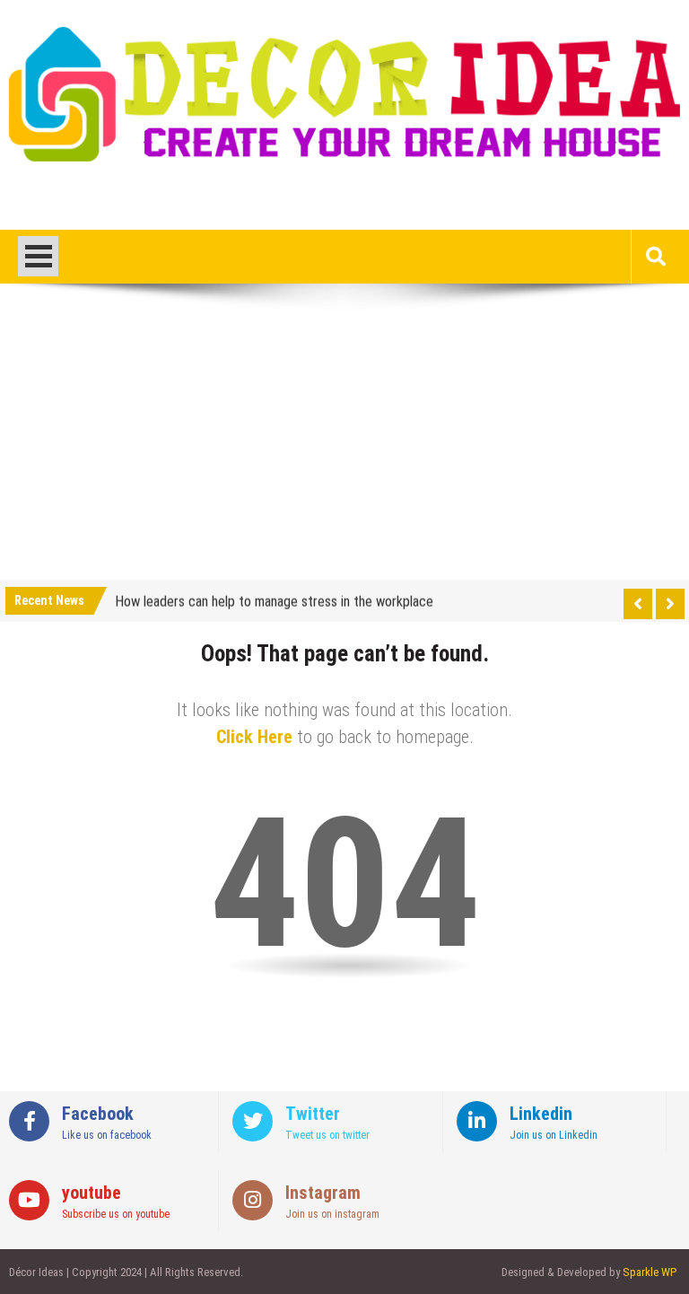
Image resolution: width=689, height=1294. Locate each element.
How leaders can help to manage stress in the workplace (274, 599)
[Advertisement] (344, 445)
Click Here (254, 737)
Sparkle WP (649, 1272)
